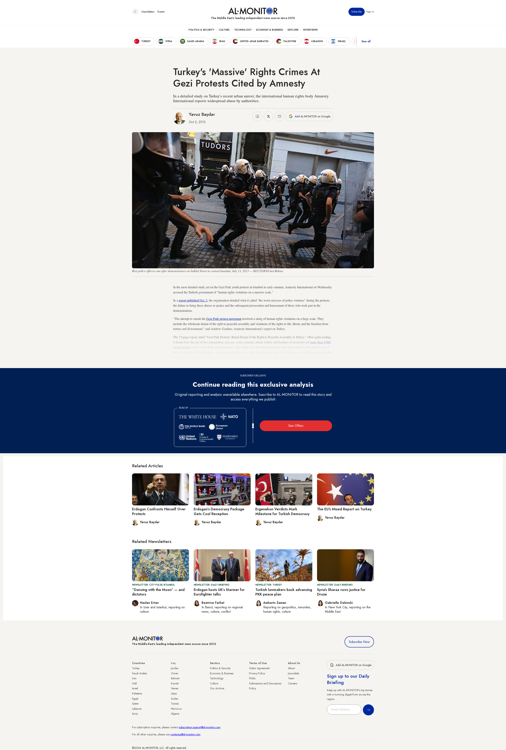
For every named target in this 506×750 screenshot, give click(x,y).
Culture (224, 30)
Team (291, 678)
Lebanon (137, 709)
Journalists (293, 673)
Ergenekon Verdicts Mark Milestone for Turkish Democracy (282, 511)
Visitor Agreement (259, 668)
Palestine (137, 693)
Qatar (135, 704)
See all (366, 41)
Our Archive (217, 688)
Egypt (135, 699)
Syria (135, 714)
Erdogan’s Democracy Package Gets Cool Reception (219, 511)
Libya (174, 693)
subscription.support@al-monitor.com (199, 727)
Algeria (175, 714)
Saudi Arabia (139, 673)
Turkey (136, 668)
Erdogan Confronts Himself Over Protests (159, 511)
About (291, 668)
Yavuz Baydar (202, 114)
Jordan (174, 668)
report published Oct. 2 (193, 300)
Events (161, 12)
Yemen (174, 688)
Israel (135, 688)
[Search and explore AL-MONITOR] (135, 11)
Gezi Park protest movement (223, 319)
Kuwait (174, 683)
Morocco (176, 709)
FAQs (252, 678)
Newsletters (148, 12)
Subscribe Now (359, 642)
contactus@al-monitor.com (185, 734)
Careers (292, 683)
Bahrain (175, 678)
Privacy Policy (257, 673)
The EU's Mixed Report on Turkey (344, 509)
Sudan (174, 699)
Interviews (310, 30)
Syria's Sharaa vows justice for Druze (341, 592)
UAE (134, 683)
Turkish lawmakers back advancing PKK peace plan (283, 592)
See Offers (295, 425)
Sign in (370, 11)
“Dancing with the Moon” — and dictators (158, 592)
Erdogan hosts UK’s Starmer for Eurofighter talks (219, 592)
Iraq (173, 663)
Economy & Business (269, 30)
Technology (242, 30)
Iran (134, 678)
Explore (293, 30)
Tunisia (175, 704)
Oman (174, 673)
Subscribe (356, 11)
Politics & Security (201, 30)
